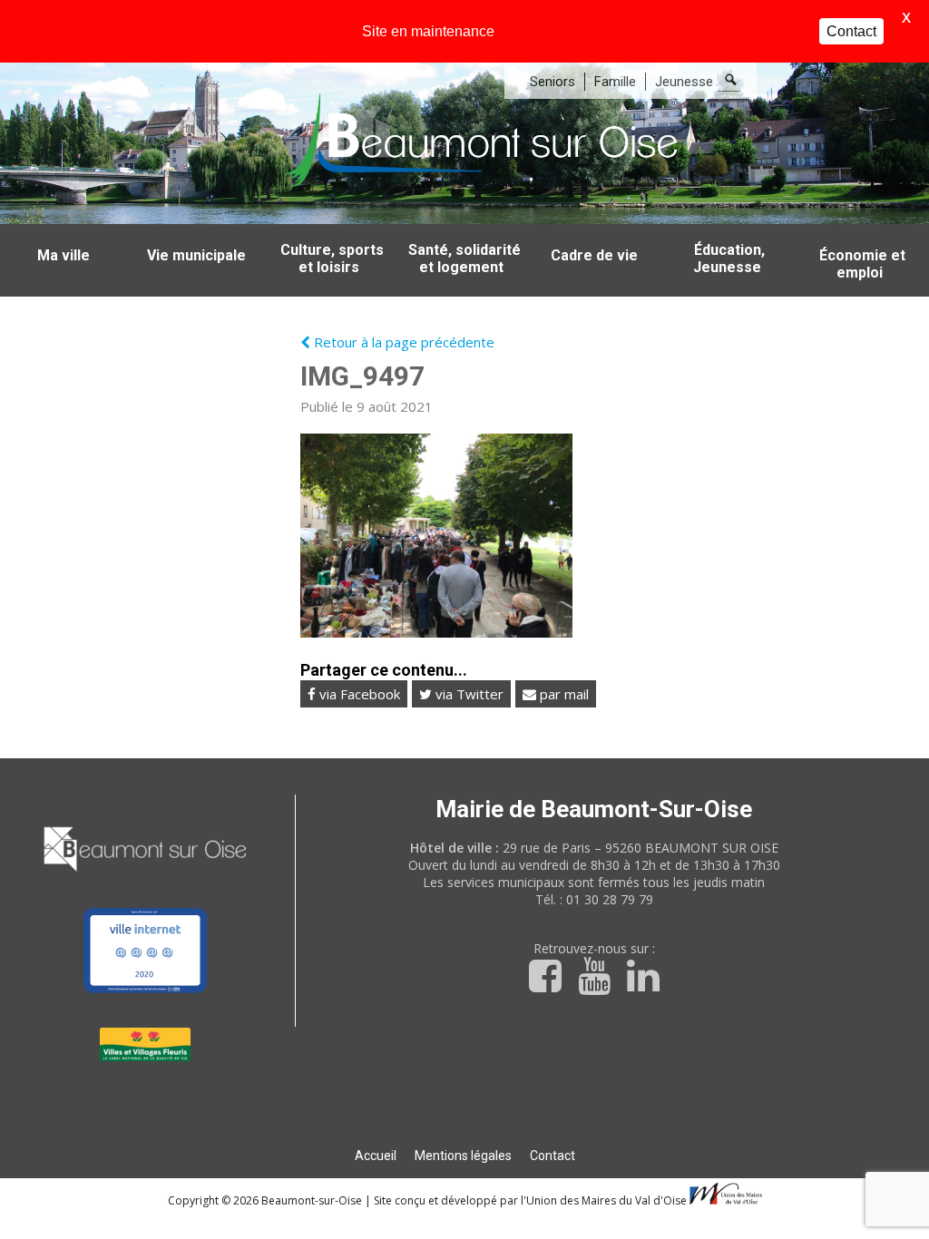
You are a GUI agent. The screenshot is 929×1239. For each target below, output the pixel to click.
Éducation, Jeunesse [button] (729, 258)
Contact (552, 1155)
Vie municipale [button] (196, 255)
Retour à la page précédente (402, 342)
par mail (562, 694)
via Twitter (468, 694)
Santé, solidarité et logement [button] (464, 258)
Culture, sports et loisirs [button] (332, 258)
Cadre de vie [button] (594, 255)
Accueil (375, 1155)
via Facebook (358, 694)
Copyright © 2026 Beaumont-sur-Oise (266, 1200)
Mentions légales (463, 1155)
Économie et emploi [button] (862, 264)
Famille (615, 81)
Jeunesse (684, 81)
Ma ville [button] (63, 255)
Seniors (552, 81)
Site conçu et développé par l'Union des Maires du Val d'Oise (530, 1200)
